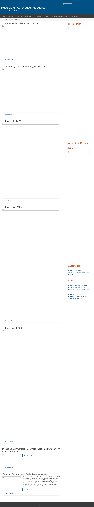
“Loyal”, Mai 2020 (13, 207)
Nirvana (47, 505)
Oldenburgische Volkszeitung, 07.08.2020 (25, 66)
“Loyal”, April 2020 (13, 328)
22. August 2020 (9, 59)
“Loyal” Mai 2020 (12, 121)
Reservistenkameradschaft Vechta (23, 7)
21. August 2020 (9, 200)
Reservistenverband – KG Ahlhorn (78, 285)
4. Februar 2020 (9, 467)
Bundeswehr (72, 294)
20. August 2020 (9, 321)
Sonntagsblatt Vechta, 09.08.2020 (21, 23)
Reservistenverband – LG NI (76, 287)
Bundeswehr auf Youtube (75, 270)
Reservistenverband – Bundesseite (78, 290)
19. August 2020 (9, 441)
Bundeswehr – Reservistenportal (77, 296)
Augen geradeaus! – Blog (75, 298)
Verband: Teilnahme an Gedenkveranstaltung (24, 474)
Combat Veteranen (73, 292)
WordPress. (52, 505)
